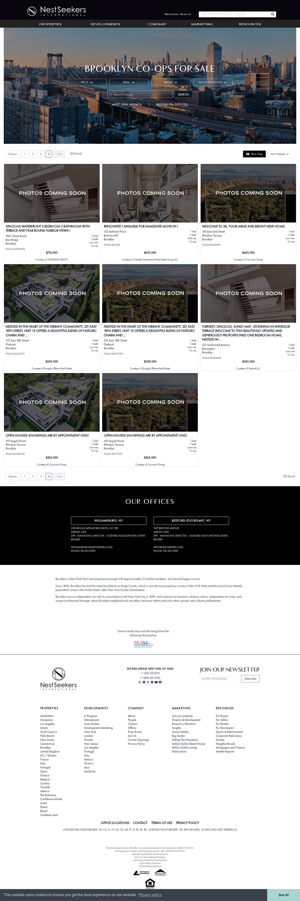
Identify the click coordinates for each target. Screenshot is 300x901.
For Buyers (222, 716)
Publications (179, 751)
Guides (220, 740)
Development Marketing (98, 728)
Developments (105, 24)
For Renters (222, 724)
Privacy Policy (136, 744)
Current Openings (138, 740)
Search (183, 94)
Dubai (44, 807)
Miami (44, 728)
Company (157, 24)
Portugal (45, 767)
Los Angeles (47, 724)
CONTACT (140, 823)
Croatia (44, 783)
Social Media (180, 732)
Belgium (45, 779)
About (131, 716)
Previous (13, 154)
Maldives (89, 771)
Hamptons (46, 720)
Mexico (44, 791)
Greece (44, 775)
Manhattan (46, 716)
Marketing (202, 24)
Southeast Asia (49, 815)
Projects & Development (186, 720)
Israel (43, 803)
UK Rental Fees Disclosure (150, 866)
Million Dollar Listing (184, 747)
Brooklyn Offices (172, 104)
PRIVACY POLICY (187, 823)
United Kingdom (50, 751)
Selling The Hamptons (185, 740)
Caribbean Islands (51, 799)
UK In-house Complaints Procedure (150, 857)
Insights (176, 728)
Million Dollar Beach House (188, 744)
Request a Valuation (184, 724)
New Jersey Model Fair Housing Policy (150, 860)
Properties (50, 24)
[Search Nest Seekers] (273, 14)
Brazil (43, 811)
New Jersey (47, 740)
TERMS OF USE (161, 823)
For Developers (225, 728)
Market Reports (225, 751)
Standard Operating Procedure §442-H (150, 854)
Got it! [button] (284, 895)
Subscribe (250, 679)
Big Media (178, 736)
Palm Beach (47, 736)
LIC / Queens (48, 755)
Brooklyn (45, 747)
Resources (250, 24)
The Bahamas (48, 795)
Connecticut (47, 744)
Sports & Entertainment (229, 732)
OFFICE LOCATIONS (115, 823)
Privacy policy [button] (150, 895)
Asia (87, 767)
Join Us (132, 736)
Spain (43, 771)
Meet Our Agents (127, 104)
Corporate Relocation (229, 736)
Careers (132, 724)
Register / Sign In (178, 14)
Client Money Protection (150, 863)
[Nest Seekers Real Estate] (53, 11)
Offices (132, 728)
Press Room (135, 732)
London (88, 736)
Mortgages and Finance (230, 747)
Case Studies (92, 724)
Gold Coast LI (48, 732)
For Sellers (222, 720)
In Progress (90, 716)
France (44, 759)
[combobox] (234, 14)
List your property (182, 716)
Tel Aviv (89, 763)
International (91, 720)
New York (90, 732)
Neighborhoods (225, 744)
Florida (88, 740)
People (132, 720)
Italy (42, 763)
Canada (45, 787)
